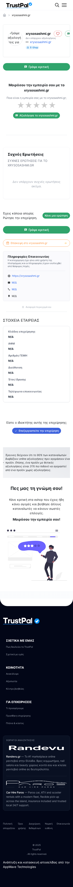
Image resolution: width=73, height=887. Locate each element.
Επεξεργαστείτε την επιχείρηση (39, 430)
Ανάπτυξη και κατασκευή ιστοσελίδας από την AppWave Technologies (36, 864)
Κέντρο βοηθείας (15, 688)
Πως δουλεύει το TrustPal (19, 646)
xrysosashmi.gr (40, 42)
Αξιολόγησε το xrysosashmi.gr (38, 115)
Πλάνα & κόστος (15, 723)
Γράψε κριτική (39, 67)
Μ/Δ (14, 282)
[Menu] (64, 5)
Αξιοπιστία (11, 681)
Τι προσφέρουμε (15, 708)
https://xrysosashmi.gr (25, 275)
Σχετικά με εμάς (15, 654)
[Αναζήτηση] (64, 18)
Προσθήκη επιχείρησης (18, 715)
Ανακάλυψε (12, 673)
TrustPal (36, 849)
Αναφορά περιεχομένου (38, 307)
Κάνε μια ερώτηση (56, 215)
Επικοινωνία (63, 823)
